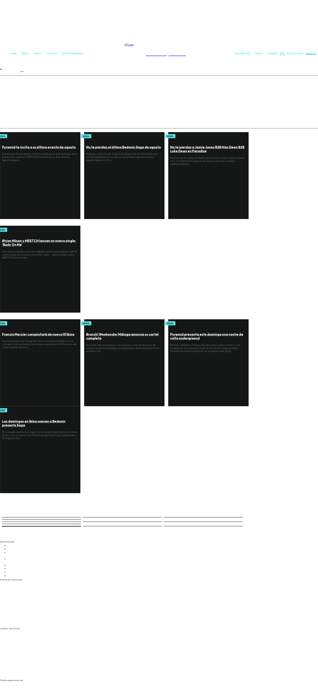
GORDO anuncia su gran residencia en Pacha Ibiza (14, 672)
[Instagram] (82, 543)
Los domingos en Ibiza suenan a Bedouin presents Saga (14, 661)
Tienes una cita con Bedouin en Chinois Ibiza (14, 620)
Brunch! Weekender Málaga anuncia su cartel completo (14, 638)
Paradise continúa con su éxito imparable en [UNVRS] (14, 589)
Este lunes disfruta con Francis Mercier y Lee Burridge (12, 601)
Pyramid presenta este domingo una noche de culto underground (12, 650)
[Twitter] (90, 543)
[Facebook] (75, 543)
